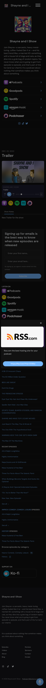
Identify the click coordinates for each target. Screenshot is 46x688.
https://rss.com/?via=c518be (23, 364)
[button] (41, 323)
